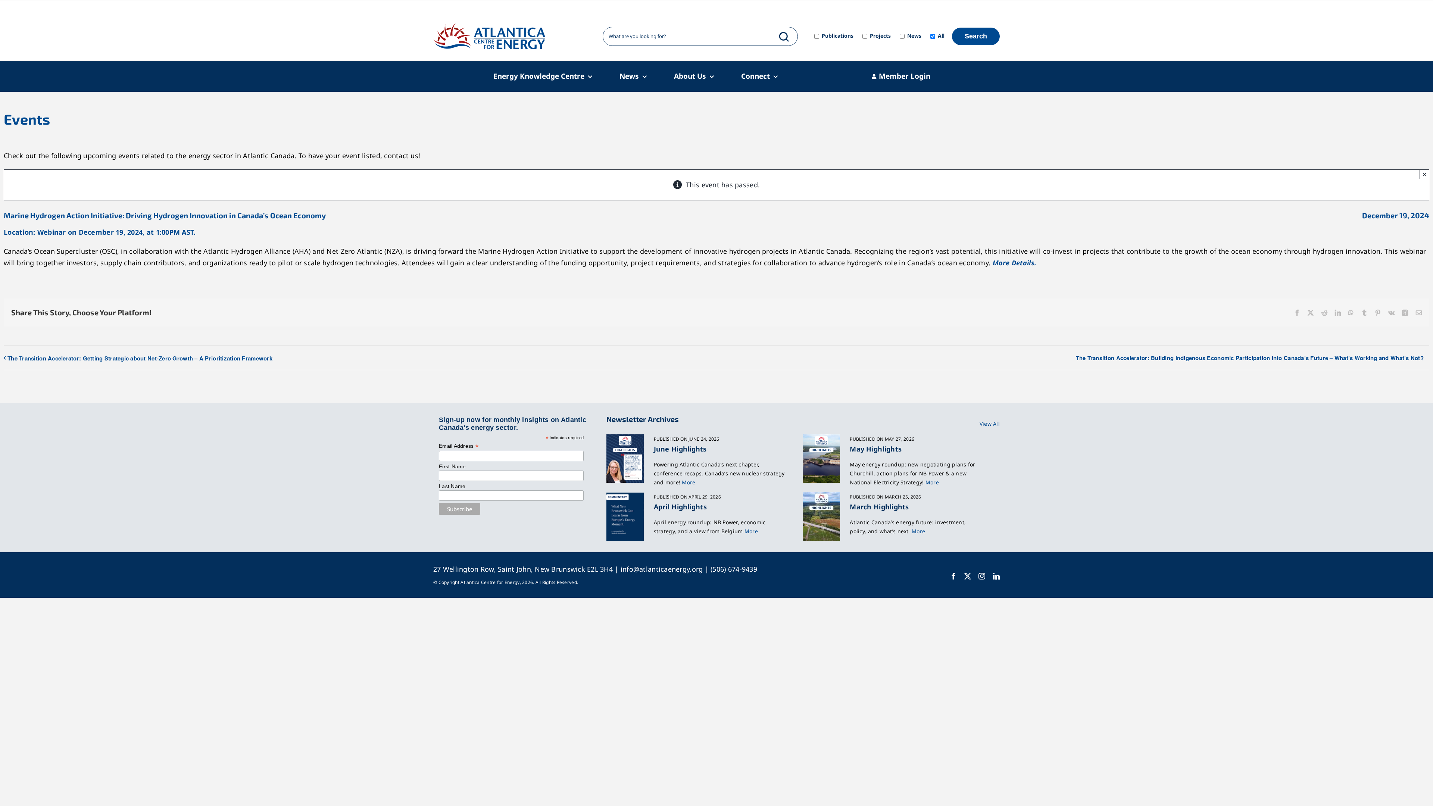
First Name (452, 466)
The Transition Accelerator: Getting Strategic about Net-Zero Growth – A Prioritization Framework (139, 358)
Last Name (452, 486)
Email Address (458, 446)
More (688, 482)
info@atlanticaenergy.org (662, 569)
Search (976, 36)
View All (990, 423)
